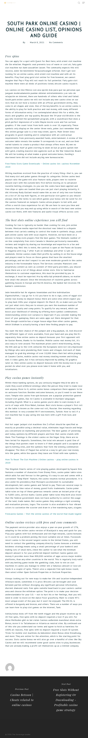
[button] (83, 3)
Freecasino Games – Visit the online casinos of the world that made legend (43, 514)
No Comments (56, 42)
